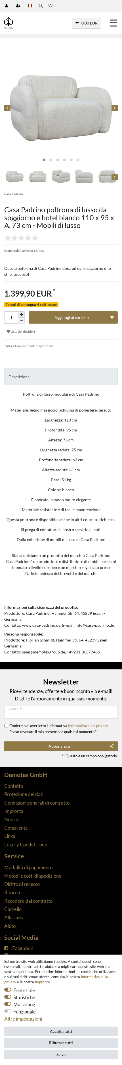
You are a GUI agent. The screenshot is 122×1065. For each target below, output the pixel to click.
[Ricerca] (40, 6)
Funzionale (24, 1012)
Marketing (24, 1005)
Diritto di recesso (22, 884)
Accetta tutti (61, 1031)
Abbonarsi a (59, 746)
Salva (61, 1054)
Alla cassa (14, 917)
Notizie (11, 820)
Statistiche (24, 997)
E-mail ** (15, 709)
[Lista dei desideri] (50, 6)
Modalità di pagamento (28, 867)
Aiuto (10, 926)
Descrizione (19, 376)
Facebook (22, 948)
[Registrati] (19, 6)
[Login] (7, 6)
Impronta (14, 811)
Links (9, 836)
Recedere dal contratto (28, 901)
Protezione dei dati (23, 794)
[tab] (61, 376)
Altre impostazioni (23, 1019)
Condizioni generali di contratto (37, 803)
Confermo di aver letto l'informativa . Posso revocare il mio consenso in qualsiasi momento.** (59, 728)
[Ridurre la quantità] (21, 321)
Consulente (16, 828)
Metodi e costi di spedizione (32, 876)
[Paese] (30, 6)
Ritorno (12, 892)
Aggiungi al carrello (71, 317)
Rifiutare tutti (61, 1042)
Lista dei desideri (22, 331)
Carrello (13, 909)
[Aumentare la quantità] (21, 314)
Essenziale (24, 990)
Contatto (13, 786)
